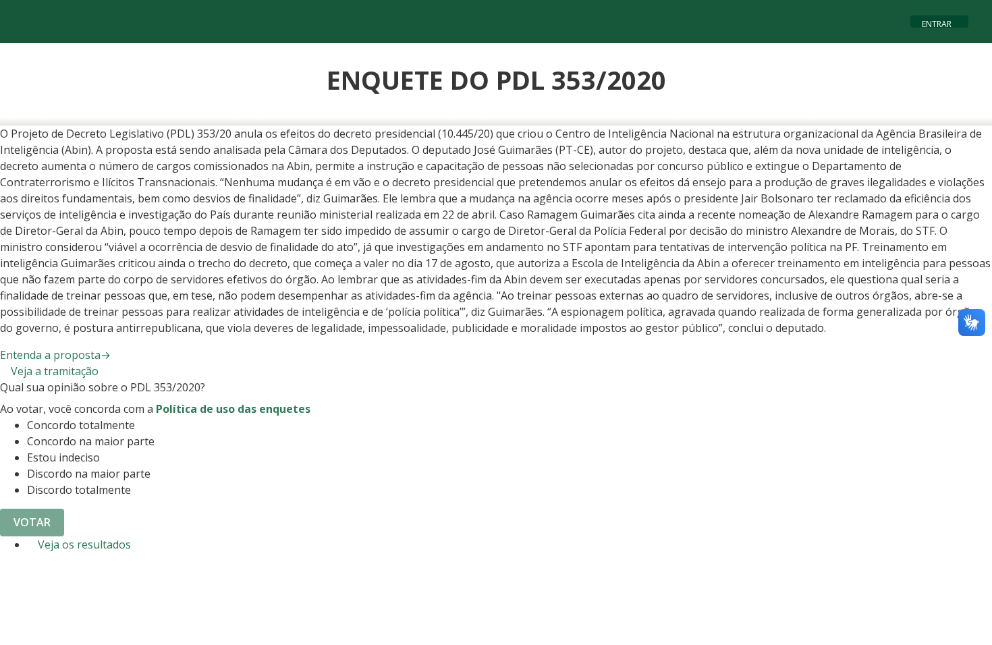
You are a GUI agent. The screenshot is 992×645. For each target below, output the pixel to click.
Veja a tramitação (53, 371)
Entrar (937, 22)
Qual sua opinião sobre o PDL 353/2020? (102, 387)
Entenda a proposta (55, 354)
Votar (32, 522)
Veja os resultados (83, 544)
